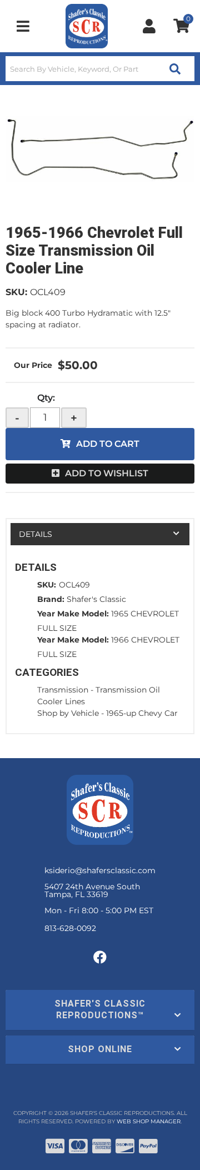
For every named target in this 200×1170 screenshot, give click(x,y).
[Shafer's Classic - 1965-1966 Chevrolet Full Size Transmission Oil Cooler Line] (100, 149)
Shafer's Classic (96, 599)
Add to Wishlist (106, 473)
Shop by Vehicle (68, 713)
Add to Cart (107, 444)
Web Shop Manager (149, 1121)
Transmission (62, 690)
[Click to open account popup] (149, 26)
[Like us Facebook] (100, 957)
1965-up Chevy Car (142, 713)
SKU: (16, 292)
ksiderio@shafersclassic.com (100, 870)
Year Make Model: (73, 614)
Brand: (50, 599)
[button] (100, 68)
